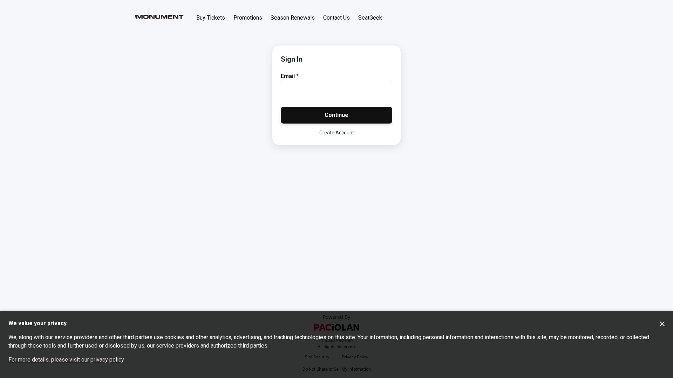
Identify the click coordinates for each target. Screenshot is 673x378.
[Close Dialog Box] (662, 323)
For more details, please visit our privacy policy (66, 359)
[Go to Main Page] (159, 17)
